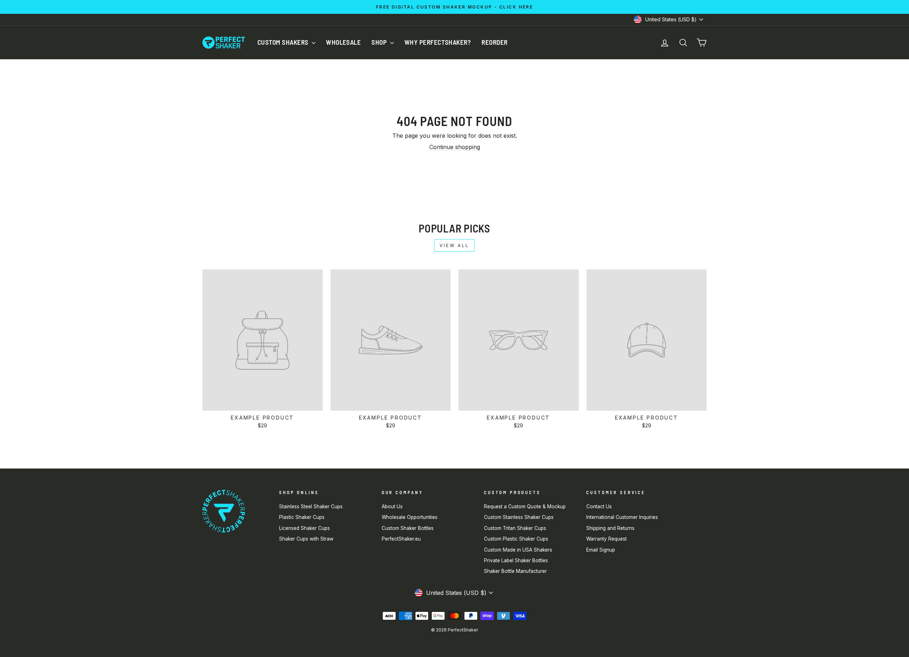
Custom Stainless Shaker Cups (519, 517)
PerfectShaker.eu (401, 539)
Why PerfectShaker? (437, 42)
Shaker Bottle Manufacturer (515, 571)
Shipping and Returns (610, 528)
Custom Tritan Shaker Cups (515, 528)
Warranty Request (606, 539)
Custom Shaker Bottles (408, 528)
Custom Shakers (283, 42)
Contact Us (599, 506)
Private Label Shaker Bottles (516, 560)
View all (454, 245)
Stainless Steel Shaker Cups (311, 506)
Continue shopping (454, 146)
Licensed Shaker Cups (304, 528)
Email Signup (600, 550)
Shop (379, 42)
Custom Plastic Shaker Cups (516, 539)
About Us (392, 506)
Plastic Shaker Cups (302, 517)
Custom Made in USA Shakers (518, 550)
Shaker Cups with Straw (306, 539)
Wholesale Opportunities (409, 517)
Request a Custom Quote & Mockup (525, 506)
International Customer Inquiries (622, 517)
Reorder (494, 42)
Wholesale (343, 42)
